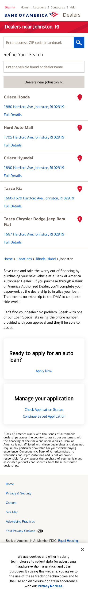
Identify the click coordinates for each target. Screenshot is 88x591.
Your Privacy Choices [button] (20, 531)
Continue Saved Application (44, 416)
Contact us (58, 7)
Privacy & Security (18, 493)
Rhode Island (46, 259)
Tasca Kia (13, 188)
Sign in (10, 7)
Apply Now (44, 371)
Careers (11, 503)
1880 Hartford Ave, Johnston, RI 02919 (34, 107)
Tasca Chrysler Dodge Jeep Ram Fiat (34, 221)
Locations (39, 7)
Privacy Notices (50, 586)
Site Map (12, 512)
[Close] (82, 549)
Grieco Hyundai (18, 158)
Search (79, 42)
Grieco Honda (17, 97)
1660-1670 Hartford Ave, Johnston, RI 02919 (39, 198)
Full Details (13, 114)
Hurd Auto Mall (18, 127)
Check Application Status (44, 409)
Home (25, 7)
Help (73, 7)
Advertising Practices (20, 521)
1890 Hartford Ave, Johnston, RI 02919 (34, 167)
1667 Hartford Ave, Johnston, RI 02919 (34, 234)
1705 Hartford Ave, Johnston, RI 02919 (34, 137)
